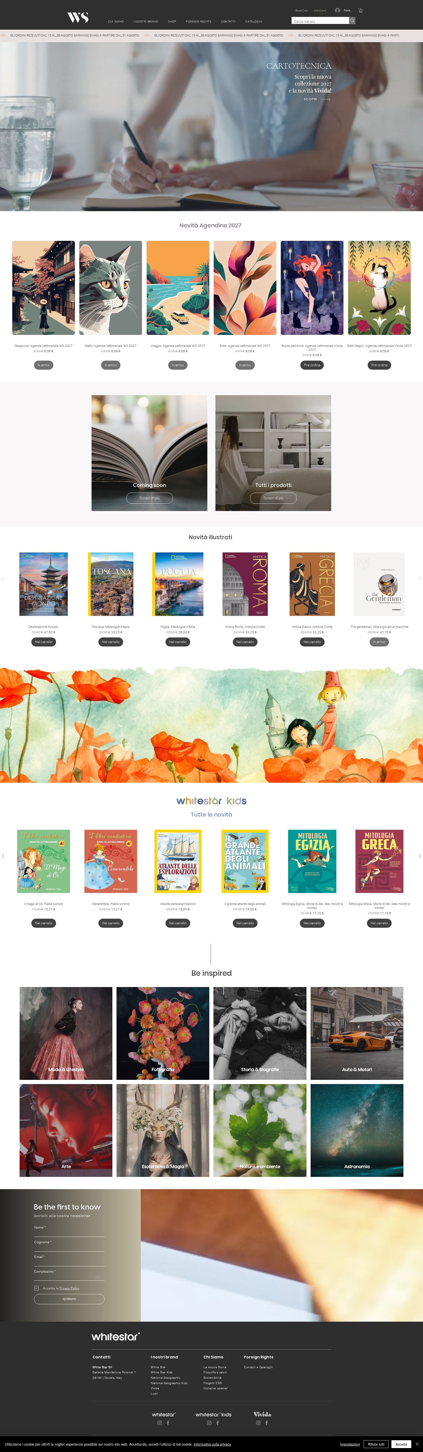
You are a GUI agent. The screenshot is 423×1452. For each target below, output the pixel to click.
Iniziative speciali (215, 1388)
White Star (158, 1367)
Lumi (154, 1394)
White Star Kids (162, 1372)
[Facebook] (168, 1423)
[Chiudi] (417, 1444)
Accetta (401, 1444)
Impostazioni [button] (350, 1444)
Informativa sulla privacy (212, 1444)
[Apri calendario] (98, 1278)
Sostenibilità (212, 1378)
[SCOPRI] (324, 146)
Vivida (155, 1388)
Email (38, 1256)
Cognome (41, 1242)
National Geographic (165, 1378)
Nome (39, 1227)
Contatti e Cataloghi (258, 1367)
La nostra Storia (214, 1367)
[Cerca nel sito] (352, 20)
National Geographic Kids (169, 1383)
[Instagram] (160, 1423)
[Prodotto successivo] (420, 579)
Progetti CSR (212, 1383)
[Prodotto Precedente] (3, 579)
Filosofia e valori (215, 1372)
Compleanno (46, 1271)
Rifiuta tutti (376, 1444)
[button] (116, 21)
